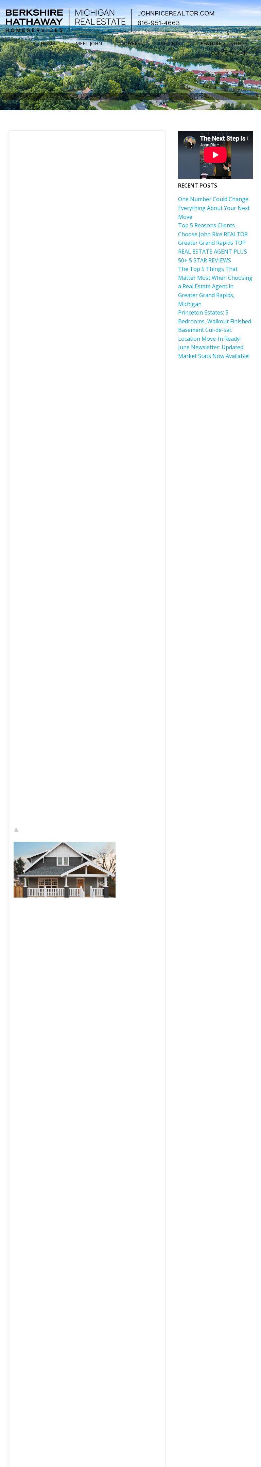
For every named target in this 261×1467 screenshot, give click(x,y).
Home (48, 43)
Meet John (88, 43)
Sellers (170, 43)
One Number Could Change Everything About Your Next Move (214, 207)
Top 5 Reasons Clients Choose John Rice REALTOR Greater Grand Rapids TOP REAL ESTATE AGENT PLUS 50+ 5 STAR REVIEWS (213, 243)
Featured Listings (224, 43)
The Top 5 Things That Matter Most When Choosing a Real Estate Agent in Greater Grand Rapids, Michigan (215, 286)
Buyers (131, 43)
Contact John (229, 53)
